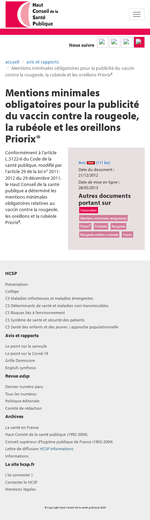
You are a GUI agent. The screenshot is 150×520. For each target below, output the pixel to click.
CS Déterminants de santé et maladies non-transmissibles (56, 305)
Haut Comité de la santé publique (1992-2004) (46, 434)
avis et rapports (43, 62)
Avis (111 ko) (94, 162)
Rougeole (118, 226)
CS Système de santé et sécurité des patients (45, 319)
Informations (17, 456)
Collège (12, 291)
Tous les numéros (21, 393)
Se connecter (18, 474)
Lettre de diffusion (39, 448)
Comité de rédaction (23, 408)
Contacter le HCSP (21, 482)
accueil (12, 62)
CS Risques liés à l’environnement (35, 312)
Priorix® (85, 226)
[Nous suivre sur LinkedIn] (102, 42)
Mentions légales (20, 489)
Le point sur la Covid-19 (26, 353)
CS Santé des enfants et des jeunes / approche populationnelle (61, 326)
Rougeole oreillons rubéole (99, 234)
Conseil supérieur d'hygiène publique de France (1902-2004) (59, 441)
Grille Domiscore (20, 360)
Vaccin (127, 234)
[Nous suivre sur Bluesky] (114, 42)
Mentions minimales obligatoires (103, 218)
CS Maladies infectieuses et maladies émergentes (49, 298)
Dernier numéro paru (24, 386)
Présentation (16, 284)
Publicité (101, 226)
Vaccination (88, 210)
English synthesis (20, 367)
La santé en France (22, 427)
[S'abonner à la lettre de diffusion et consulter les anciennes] (139, 42)
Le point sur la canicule (26, 346)
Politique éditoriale (22, 400)
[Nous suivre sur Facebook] (127, 42)
